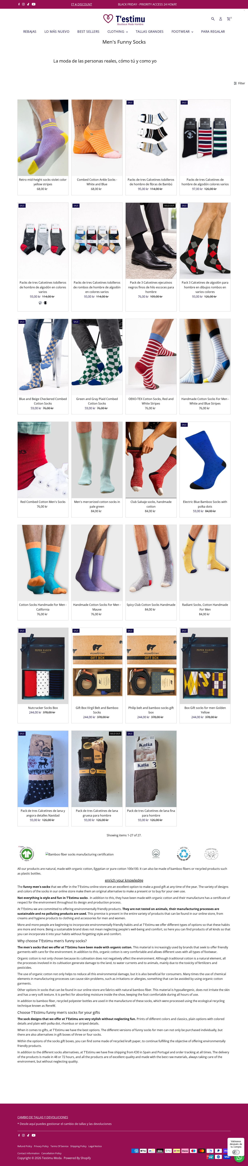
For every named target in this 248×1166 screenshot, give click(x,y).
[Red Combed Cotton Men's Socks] (43, 460)
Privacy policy (41, 1146)
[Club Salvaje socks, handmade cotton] (151, 460)
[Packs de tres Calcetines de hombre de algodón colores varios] (205, 138)
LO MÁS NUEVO (56, 31)
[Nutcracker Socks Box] (43, 666)
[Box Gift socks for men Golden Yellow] (205, 666)
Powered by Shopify (77, 1158)
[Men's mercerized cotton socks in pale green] (97, 460)
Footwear (181, 31)
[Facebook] (19, 4)
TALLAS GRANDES (150, 31)
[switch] (236, 1152)
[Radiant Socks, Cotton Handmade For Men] (205, 563)
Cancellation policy (51, 1153)
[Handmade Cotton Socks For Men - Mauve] (97, 563)
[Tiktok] (28, 4)
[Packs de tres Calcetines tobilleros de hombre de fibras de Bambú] (151, 138)
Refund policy (24, 1146)
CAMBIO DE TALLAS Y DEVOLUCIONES (42, 1117)
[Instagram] (23, 4)
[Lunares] (45, 303)
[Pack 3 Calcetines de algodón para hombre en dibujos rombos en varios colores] (205, 241)
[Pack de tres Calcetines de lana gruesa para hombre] (97, 769)
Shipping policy (78, 1146)
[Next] (172, 4)
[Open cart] (229, 19)
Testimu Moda (52, 1158)
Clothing (116, 31)
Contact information (28, 1153)
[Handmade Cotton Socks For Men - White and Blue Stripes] (205, 357)
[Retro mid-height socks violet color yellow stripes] (43, 138)
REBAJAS (29, 31)
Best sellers (88, 31)
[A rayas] (40, 303)
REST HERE (159, 4)
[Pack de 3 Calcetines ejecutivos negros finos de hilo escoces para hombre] (151, 241)
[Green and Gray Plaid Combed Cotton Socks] (97, 357)
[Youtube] (33, 4)
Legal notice (95, 1146)
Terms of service (59, 1146)
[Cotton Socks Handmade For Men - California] (43, 563)
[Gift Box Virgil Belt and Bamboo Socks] (97, 666)
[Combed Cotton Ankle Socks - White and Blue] (97, 138)
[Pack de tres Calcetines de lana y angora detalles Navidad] (43, 769)
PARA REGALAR (213, 31)
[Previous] (75, 4)
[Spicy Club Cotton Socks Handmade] (151, 563)
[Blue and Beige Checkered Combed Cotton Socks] (43, 357)
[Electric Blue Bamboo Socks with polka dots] (205, 460)
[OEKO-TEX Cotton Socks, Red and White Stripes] (151, 357)
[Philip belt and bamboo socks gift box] (151, 666)
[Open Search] (213, 19)
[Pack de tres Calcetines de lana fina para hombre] (151, 769)
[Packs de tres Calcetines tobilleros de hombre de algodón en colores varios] (43, 241)
